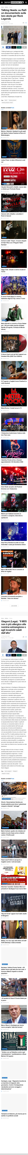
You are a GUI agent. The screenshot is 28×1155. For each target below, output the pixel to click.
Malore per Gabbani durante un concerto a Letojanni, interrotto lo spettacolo (11, 516)
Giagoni (15, 771)
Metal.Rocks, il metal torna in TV (11, 408)
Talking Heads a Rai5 (7, 102)
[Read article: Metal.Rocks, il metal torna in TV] (14, 397)
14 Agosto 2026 (5, 491)
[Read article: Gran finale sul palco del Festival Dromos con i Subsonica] (14, 476)
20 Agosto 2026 (5, 164)
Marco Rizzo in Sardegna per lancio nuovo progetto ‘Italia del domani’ (12, 1026)
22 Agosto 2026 (5, 137)
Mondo (4, 937)
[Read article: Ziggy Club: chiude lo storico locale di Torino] (14, 258)
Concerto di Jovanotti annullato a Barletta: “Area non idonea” (11, 597)
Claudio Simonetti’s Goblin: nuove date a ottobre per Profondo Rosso (13, 188)
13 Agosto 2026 (5, 546)
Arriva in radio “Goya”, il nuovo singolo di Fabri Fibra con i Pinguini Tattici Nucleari (13, 243)
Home (2, 7)
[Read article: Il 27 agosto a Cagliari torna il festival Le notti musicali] (14, 370)
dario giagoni (8, 771)
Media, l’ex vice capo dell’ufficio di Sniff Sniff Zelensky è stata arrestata (13, 942)
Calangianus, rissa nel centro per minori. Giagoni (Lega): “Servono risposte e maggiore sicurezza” (11, 1143)
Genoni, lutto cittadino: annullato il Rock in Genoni (12, 215)
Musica (10, 7)
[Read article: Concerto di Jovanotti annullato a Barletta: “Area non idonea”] (14, 585)
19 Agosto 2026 (5, 273)
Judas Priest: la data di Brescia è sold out (13, 161)
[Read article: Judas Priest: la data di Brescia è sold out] (14, 149)
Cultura (4, 128)
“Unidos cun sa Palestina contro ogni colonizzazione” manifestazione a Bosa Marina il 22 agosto (13, 1054)
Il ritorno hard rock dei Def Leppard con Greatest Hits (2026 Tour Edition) (13, 355)
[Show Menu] (2, 2)
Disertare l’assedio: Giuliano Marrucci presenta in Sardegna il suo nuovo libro (13, 888)
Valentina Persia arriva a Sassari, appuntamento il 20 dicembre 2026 (12, 461)
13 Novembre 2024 (5, 22)
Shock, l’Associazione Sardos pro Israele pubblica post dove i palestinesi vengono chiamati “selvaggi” (13, 804)
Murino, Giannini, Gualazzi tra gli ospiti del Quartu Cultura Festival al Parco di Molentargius (13, 133)
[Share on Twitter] (13, 47)
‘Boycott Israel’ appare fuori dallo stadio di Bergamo (14, 915)
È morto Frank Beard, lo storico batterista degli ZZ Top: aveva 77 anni (13, 297)
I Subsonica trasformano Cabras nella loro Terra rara (13, 434)
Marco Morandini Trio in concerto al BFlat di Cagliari (12, 570)
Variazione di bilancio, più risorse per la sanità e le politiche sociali (13, 1115)
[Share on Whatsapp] (19, 47)
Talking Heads (12, 100)
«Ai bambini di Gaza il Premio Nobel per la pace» (14, 999)
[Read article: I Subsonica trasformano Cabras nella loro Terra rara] (14, 422)
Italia (3, 910)
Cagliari (4, 856)
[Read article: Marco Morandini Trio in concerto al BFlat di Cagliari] (14, 558)
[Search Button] (26, 2)
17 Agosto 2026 (5, 410)
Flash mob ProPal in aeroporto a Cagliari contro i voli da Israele (11, 861)
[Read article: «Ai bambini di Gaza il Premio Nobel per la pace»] (14, 987)
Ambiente (4, 964)
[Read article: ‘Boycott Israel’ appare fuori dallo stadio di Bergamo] (14, 902)
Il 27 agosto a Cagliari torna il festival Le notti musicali (14, 382)
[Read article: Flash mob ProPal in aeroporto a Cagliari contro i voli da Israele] (14, 849)
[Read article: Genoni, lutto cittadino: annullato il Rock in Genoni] (14, 203)
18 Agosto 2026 (5, 331)
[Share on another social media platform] (24, 47)
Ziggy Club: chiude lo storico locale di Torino (13, 271)
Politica (10, 618)
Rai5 (6, 100)
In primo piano (6, 798)
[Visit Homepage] (14, 2)
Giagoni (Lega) (5, 773)
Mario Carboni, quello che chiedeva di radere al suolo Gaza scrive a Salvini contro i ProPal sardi (13, 833)
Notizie (6, 7)
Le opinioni (5, 827)
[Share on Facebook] (8, 47)
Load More (14, 605)
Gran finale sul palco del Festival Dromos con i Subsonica (11, 488)
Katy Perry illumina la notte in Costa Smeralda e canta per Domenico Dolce (13, 544)
